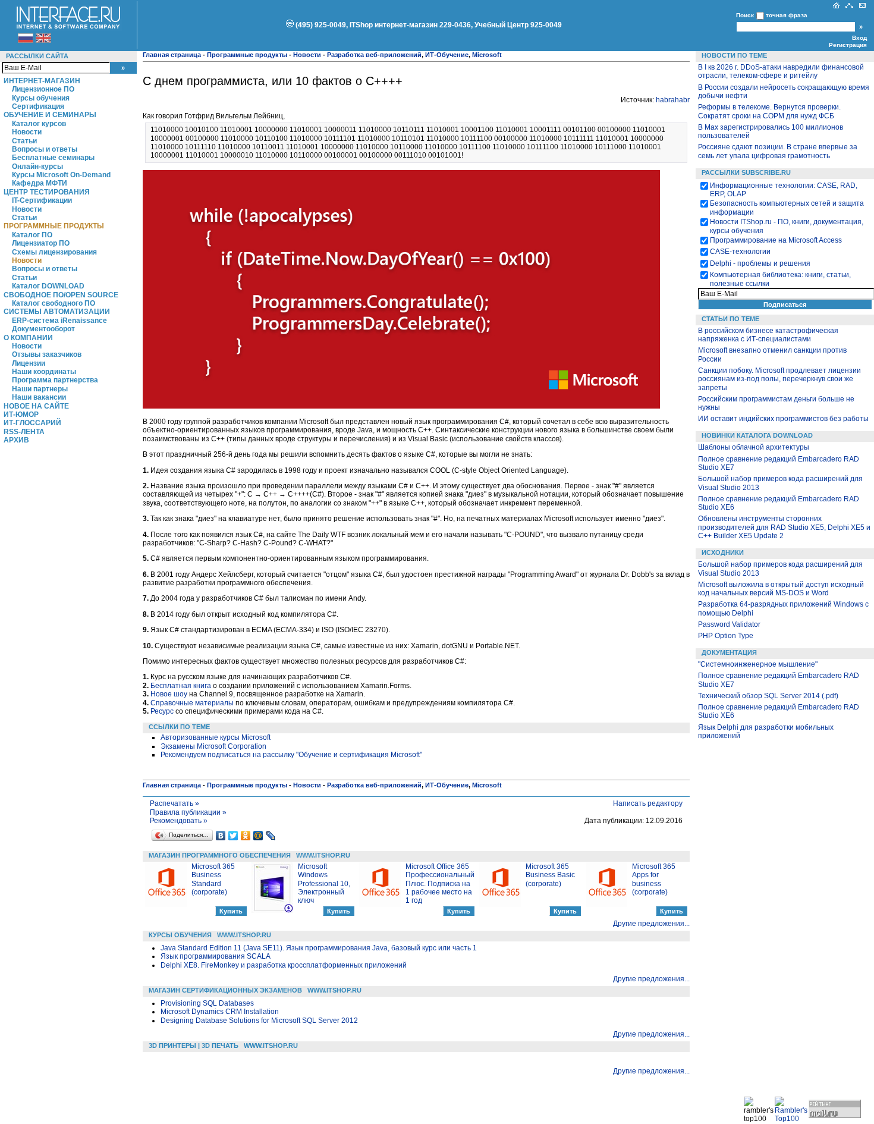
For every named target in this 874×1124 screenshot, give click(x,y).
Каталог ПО (32, 235)
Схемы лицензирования (54, 252)
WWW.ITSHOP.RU (323, 855)
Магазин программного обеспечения (220, 855)
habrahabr (673, 100)
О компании (28, 338)
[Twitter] (233, 835)
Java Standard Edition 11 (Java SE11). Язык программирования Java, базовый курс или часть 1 (319, 948)
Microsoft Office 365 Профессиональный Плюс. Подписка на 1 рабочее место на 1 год (439, 883)
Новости (27, 132)
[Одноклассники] (246, 835)
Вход (859, 37)
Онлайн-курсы (37, 166)
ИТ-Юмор (21, 414)
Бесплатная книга (180, 686)
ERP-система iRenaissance (59, 320)
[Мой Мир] (258, 835)
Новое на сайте (36, 406)
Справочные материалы (192, 703)
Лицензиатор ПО (41, 243)
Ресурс (162, 711)
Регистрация (848, 45)
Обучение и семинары (50, 115)
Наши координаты (44, 372)
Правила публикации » (188, 812)
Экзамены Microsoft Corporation (213, 746)
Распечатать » (174, 803)
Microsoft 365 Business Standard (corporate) (213, 879)
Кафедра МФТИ (39, 183)
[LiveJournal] (271, 835)
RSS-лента (24, 432)
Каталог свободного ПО (53, 303)
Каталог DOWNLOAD (48, 286)
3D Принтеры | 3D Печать (193, 1045)
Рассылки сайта (37, 55)
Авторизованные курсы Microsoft (216, 737)
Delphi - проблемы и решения (760, 263)
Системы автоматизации (57, 311)
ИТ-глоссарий (32, 423)
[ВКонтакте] (221, 835)
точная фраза (786, 15)
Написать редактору (648, 803)
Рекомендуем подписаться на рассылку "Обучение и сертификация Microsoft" (291, 755)
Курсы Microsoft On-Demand (61, 175)
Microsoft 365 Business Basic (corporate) (550, 875)
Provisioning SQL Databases (207, 1003)
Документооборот (43, 329)
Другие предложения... (651, 923)
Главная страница (172, 54)
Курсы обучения (41, 98)
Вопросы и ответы (44, 149)
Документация (729, 652)
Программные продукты (54, 226)
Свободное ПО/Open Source (61, 295)
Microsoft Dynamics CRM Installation (220, 1011)
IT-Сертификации (42, 200)
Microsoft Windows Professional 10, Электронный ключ (324, 883)
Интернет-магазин (42, 81)
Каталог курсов (39, 124)
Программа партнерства (55, 380)
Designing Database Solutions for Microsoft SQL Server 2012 (259, 1020)
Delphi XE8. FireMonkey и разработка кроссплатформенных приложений (284, 965)
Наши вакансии (39, 397)
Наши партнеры (40, 389)
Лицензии (28, 363)
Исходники (723, 552)
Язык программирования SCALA (216, 956)
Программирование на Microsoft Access (776, 240)
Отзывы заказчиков (46, 354)
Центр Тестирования (47, 192)
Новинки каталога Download (757, 435)
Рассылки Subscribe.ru (746, 172)
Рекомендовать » (179, 821)
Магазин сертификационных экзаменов (225, 990)
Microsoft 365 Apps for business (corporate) (653, 879)
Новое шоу (168, 694)
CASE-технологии (740, 251)
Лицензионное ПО (43, 89)
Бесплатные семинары (53, 157)
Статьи (24, 141)
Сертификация (38, 106)
